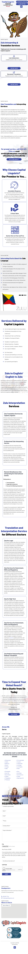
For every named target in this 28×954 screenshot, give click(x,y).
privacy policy (15, 944)
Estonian (11, 637)
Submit (6, 874)
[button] (21, 6)
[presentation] (12, 868)
